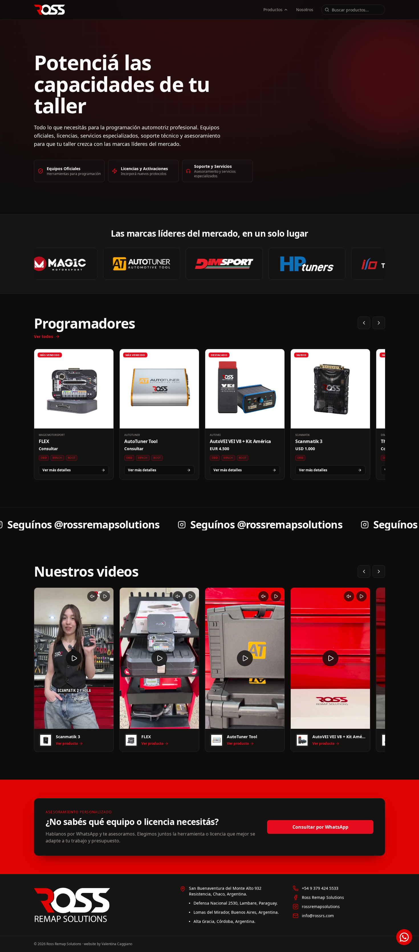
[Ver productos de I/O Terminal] (370, 264)
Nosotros (304, 9)
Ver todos (43, 336)
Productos (272, 9)
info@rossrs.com (318, 915)
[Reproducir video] (73, 658)
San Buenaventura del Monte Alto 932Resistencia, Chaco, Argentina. (225, 891)
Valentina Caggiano (116, 943)
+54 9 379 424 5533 (320, 888)
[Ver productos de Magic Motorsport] (39, 264)
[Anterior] (364, 323)
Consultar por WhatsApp (320, 827)
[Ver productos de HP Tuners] (287, 264)
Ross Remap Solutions (323, 897)
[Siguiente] (379, 323)
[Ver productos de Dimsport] (204, 264)
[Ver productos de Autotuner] (122, 264)
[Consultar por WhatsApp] (404, 937)
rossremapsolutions (321, 906)
